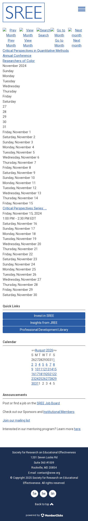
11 (40, 369)
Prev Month (11, 42)
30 (33, 383)
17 (37, 374)
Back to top (42, 504)
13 (47, 369)
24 (37, 379)
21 (51, 374)
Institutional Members (58, 412)
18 (40, 374)
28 (51, 379)
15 (55, 369)
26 (44, 379)
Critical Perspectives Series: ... (25, 208)
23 (33, 379)
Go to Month (59, 42)
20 (47, 374)
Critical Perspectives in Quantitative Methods (36, 51)
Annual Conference (17, 56)
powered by (33, 515)
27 (47, 379)
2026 (49, 350)
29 (55, 379)
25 (40, 379)
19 (44, 374)
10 (37, 369)
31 (37, 383)
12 (44, 369)
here (77, 429)
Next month (76, 42)
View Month (28, 42)
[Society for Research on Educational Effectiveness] (24, 21)
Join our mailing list (16, 420)
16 (33, 374)
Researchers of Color (19, 61)
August (40, 350)
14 (51, 369)
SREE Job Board (48, 403)
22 (55, 374)
